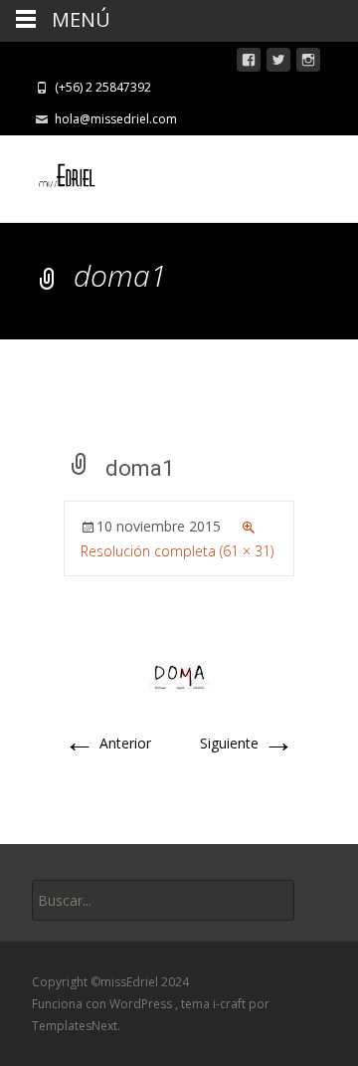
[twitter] (278, 63)
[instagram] (308, 63)
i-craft (231, 1003)
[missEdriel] (54, 175)
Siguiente (247, 743)
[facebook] (249, 63)
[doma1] (179, 676)
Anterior (107, 743)
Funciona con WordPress (103, 1003)
